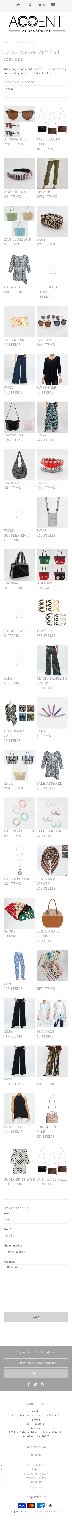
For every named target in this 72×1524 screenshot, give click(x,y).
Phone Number (13, 1245)
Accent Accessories (47, 1512)
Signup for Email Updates (36, 1352)
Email (8, 1229)
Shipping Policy (36, 1473)
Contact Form (36, 1465)
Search (36, 1455)
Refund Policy (36, 1477)
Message (9, 1262)
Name (7, 1213)
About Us (36, 1482)
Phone (36, 1419)
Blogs (36, 1469)
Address (36, 1428)
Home (7, 42)
